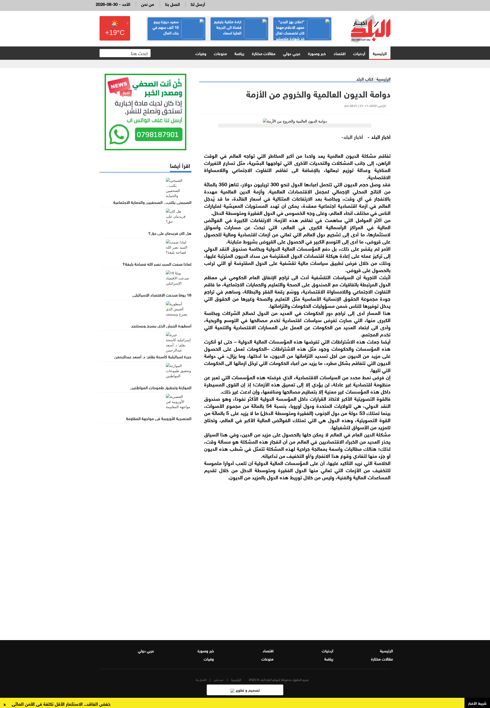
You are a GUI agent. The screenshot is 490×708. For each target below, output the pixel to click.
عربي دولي (291, 53)
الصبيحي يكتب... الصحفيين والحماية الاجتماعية (152, 201)
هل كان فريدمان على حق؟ (169, 232)
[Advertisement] (294, 568)
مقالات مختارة (263, 53)
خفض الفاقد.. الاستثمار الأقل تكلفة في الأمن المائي (71, 703)
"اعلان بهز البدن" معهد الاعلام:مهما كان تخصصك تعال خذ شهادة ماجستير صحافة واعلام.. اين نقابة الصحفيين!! (303, 35)
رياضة (239, 53)
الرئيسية (380, 53)
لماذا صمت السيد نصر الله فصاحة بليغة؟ (156, 263)
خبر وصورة (317, 53)
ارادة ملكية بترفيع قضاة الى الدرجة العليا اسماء (227, 27)
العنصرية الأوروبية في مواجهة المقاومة (158, 418)
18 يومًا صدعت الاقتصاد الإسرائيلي (161, 294)
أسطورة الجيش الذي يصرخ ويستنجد (161, 325)
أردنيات (359, 53)
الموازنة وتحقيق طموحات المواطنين (161, 387)
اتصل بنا (172, 4)
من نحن (147, 4)
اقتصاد (340, 53)
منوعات (220, 53)
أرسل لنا (198, 4)
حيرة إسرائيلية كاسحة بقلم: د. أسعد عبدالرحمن (152, 356)
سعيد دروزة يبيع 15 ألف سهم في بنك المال (165, 27)
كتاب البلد (364, 78)
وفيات (200, 53)
